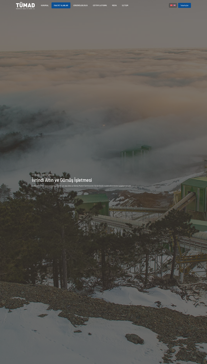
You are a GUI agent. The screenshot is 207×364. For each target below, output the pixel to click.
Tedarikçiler (185, 5)
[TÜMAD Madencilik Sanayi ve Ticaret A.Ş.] (25, 5)
